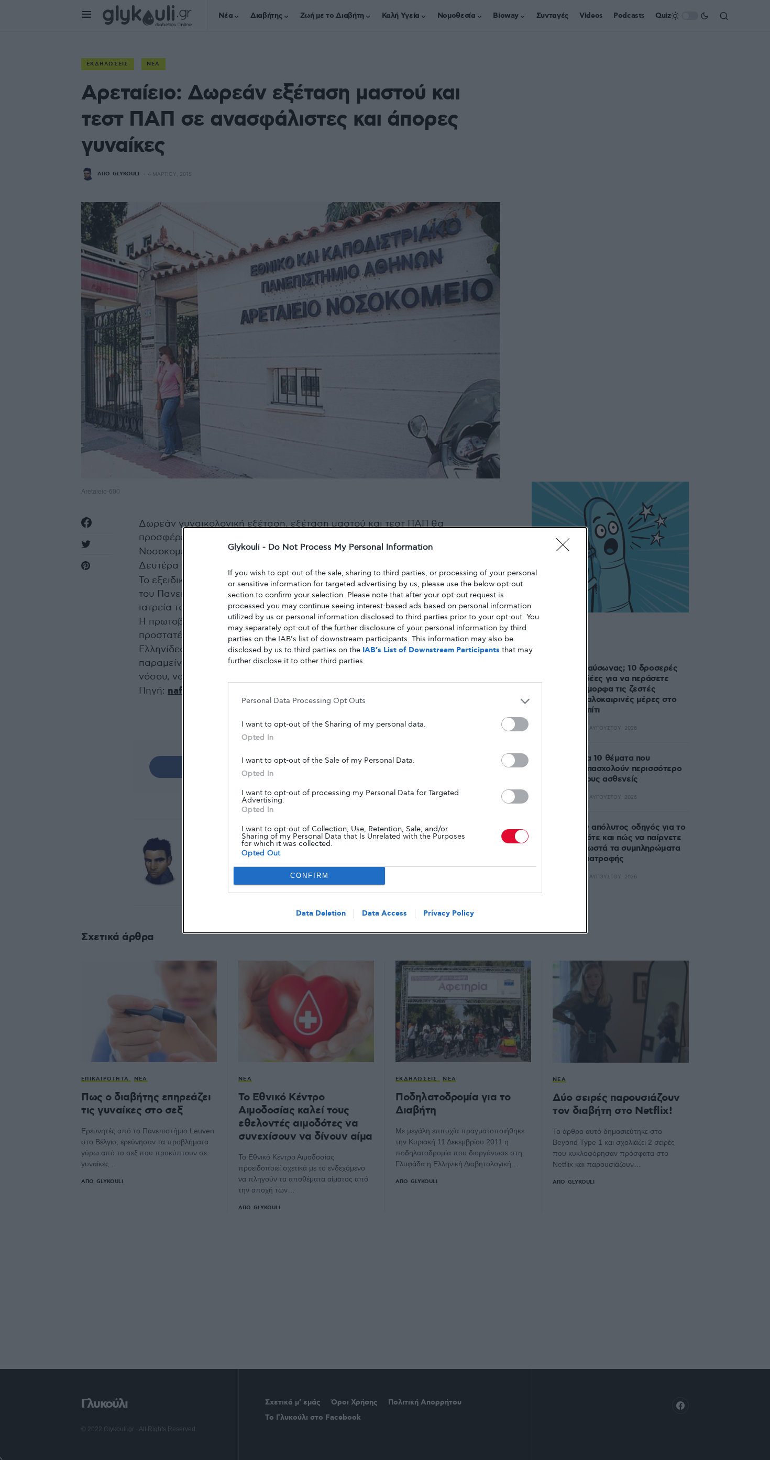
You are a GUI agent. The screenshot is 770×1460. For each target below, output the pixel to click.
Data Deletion (321, 913)
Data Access (384, 913)
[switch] (515, 724)
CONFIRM (309, 875)
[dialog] (385, 730)
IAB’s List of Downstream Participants (431, 650)
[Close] (566, 548)
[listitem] (385, 701)
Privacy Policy (448, 913)
